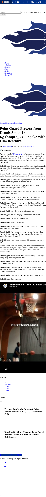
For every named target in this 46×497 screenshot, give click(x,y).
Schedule (22, 473)
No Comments (28, 146)
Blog (19, 480)
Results (21, 476)
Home (20, 470)
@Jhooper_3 (17, 154)
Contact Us (23, 490)
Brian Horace (7, 146)
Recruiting (18, 123)
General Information (7, 123)
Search (3, 15)
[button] (1, 496)
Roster (20, 483)
